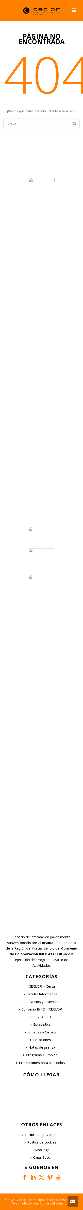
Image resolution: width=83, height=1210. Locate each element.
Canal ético (41, 1157)
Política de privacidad (42, 1134)
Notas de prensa (41, 1047)
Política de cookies (41, 1142)
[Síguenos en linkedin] (33, 1178)
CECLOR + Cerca (42, 986)
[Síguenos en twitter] (41, 1178)
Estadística (41, 1024)
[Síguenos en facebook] (25, 1178)
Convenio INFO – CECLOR (41, 1009)
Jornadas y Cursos (41, 1032)
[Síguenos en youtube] (58, 1178)
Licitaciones (42, 1039)
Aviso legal (41, 1149)
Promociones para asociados (42, 1062)
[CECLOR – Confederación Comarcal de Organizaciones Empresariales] (41, 10)
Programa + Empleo (42, 1054)
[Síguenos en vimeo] (50, 1178)
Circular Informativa (42, 994)
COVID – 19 (42, 1016)
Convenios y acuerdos (41, 1001)
